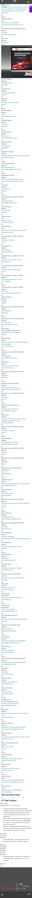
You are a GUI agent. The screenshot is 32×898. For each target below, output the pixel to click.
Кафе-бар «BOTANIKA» (8, 650)
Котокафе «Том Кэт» (7, 220)
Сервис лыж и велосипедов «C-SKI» (11, 259)
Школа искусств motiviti (8, 609)
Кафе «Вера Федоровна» (8, 167)
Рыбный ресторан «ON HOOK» (10, 22)
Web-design (23, 9)
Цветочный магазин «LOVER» (10, 365)
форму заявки (9, 805)
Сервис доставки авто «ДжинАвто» (11, 269)
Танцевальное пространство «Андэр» (11, 546)
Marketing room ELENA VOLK (9, 102)
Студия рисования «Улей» (8, 92)
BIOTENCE (4, 462)
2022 (6, 3)
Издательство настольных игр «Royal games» (13, 230)
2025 (3, 5)
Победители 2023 (18, 24)
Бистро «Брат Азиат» (7, 493)
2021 (3, 3)
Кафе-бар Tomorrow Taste (8, 587)
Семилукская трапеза (7, 200)
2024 (12, 3)
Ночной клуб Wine (6, 691)
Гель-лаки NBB (5, 210)
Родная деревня (5, 189)
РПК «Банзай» (5, 136)
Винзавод (4, 452)
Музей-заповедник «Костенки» (10, 387)
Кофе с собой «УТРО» (7, 746)
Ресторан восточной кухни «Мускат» (11, 568)
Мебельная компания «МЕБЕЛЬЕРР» (11, 790)
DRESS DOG (5, 42)
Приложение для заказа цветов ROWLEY (13, 578)
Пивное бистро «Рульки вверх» (10, 703)
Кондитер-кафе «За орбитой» (9, 682)
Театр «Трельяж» (6, 250)
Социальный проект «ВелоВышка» (11, 332)
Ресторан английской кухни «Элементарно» (13, 418)
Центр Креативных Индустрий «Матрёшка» (13, 640)
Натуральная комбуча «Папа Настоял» (12, 758)
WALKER (4, 301)
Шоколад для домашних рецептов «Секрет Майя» (15, 483)
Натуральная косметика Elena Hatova (11, 597)
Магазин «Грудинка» (7, 629)
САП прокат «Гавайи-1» (8, 240)
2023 (9, 3)
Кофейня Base (5, 558)
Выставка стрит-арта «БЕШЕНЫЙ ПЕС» (12, 780)
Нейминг (21, 7)
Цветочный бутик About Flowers (10, 768)
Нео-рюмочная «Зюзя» (7, 517)
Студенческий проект (7, 11)
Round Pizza (4, 526)
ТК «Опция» (4, 124)
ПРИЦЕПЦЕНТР (6, 310)
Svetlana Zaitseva (5, 145)
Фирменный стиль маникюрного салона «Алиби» (15, 737)
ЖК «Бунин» (5, 397)
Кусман (3, 114)
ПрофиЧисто (4, 375)
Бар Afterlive (4, 672)
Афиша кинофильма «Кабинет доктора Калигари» (15, 155)
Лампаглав (4, 471)
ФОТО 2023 (4, 13)
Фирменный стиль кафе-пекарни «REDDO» (13, 727)
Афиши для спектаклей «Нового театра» (12, 179)
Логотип (16, 7)
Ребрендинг (10, 9)
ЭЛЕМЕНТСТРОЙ (6, 83)
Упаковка (17, 9)
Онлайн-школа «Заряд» (7, 430)
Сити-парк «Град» (6, 322)
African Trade (4, 291)
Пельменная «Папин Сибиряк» (10, 442)
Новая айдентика (11, 34)
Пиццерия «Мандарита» (8, 536)
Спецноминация (18, 11)
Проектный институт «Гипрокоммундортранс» (14, 619)
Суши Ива (4, 32)
